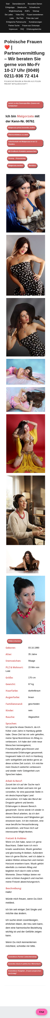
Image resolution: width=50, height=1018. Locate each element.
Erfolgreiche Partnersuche (16, 22)
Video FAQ (20, 15)
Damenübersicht (18, 4)
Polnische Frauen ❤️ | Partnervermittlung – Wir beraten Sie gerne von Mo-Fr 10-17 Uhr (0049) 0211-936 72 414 (24, 58)
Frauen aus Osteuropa (30, 26)
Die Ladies (9, 15)
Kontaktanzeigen (35, 22)
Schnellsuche (34, 7)
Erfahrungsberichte (34, 29)
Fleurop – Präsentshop (16, 158)
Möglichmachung (15, 11)
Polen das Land (32, 18)
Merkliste (32, 165)
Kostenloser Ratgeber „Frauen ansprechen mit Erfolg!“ (24, 972)
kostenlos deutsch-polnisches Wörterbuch (24, 964)
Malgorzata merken (15, 165)
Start (8, 4)
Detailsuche (22, 7)
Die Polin (20, 18)
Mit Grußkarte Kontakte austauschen (22, 151)
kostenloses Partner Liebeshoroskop (22, 957)
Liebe (12, 18)
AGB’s (27, 11)
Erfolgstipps (10, 7)
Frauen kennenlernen (35, 15)
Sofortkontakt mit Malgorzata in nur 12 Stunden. (22, 143)
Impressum (13, 29)
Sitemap (36, 11)
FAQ (22, 29)
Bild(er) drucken (14, 641)
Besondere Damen (35, 4)
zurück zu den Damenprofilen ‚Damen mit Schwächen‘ (23, 104)
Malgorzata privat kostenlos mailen (21, 128)
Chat (41, 1012)
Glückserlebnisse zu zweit (18, 135)
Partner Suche (13, 26)
